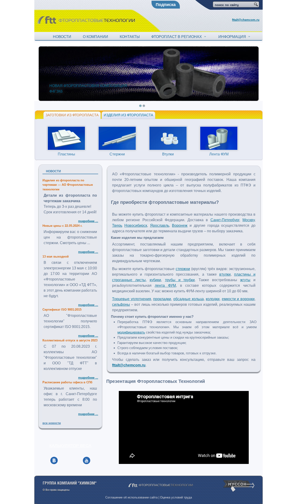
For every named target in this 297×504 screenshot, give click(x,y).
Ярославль (159, 225)
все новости (51, 423)
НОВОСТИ (62, 37)
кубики (155, 280)
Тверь (117, 225)
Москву (248, 220)
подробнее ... (88, 221)
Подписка (166, 4)
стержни (183, 269)
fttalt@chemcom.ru (245, 20)
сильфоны (121, 304)
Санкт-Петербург (224, 220)
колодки (213, 299)
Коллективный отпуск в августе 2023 (69, 340)
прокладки (162, 299)
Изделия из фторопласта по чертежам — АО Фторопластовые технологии (67, 185)
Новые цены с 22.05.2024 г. (62, 225)
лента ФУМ (165, 285)
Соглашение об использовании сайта (131, 497)
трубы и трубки (180, 280)
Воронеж (179, 225)
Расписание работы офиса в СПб (67, 382)
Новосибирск (135, 225)
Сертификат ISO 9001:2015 (61, 309)
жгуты (245, 280)
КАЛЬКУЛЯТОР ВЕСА (70, 445)
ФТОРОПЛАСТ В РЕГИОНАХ (177, 37)
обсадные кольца (188, 299)
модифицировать (131, 332)
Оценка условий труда (176, 497)
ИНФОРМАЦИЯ (233, 37)
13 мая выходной (55, 256)
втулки (225, 274)
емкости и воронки (238, 299)
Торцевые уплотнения (131, 299)
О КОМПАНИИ (95, 37)
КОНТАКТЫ (130, 37)
